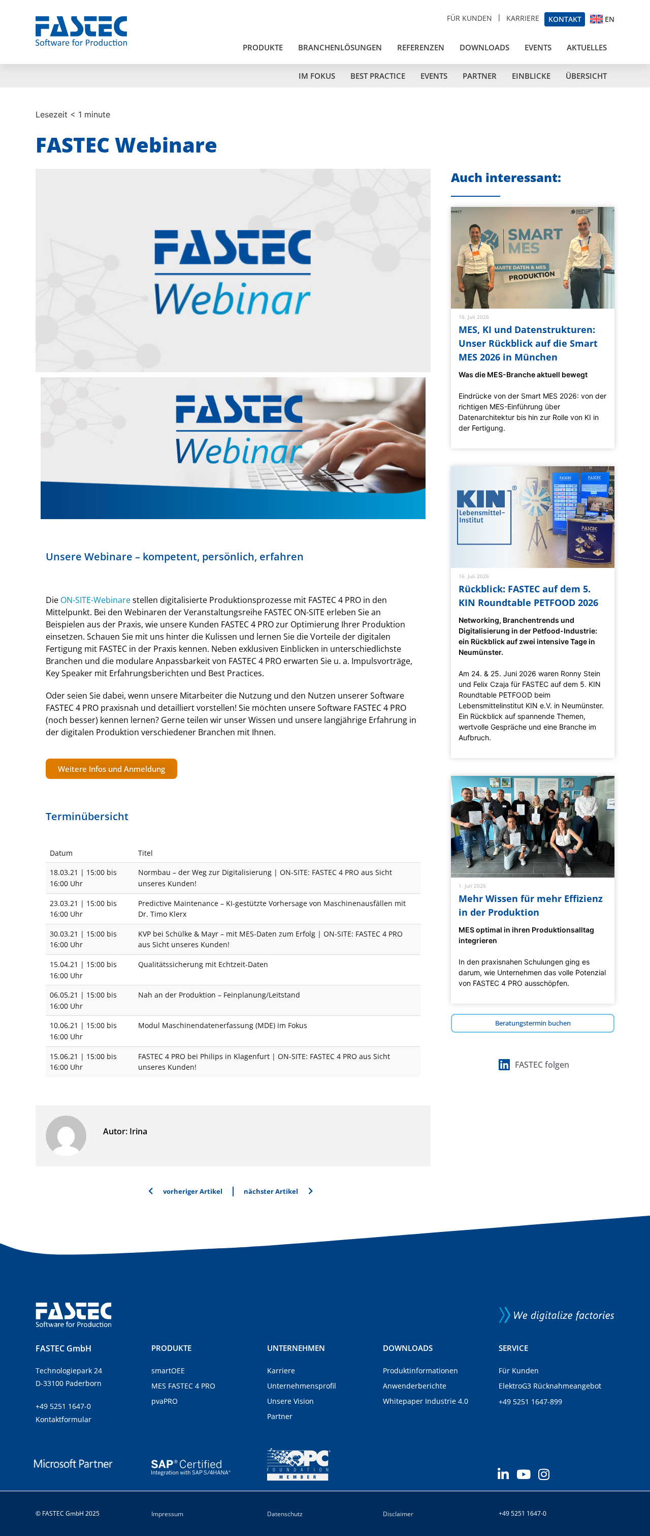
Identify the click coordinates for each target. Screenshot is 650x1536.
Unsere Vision (290, 1401)
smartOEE (168, 1370)
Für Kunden (469, 18)
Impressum (167, 1514)
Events (538, 47)
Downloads (484, 47)
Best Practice (377, 76)
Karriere (522, 18)
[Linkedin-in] (503, 1474)
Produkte (263, 47)
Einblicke (531, 76)
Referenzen (420, 47)
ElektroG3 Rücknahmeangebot (550, 1386)
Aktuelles (587, 47)
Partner (480, 76)
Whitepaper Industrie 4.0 (425, 1401)
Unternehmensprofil (301, 1386)
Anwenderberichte (414, 1386)
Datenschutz (285, 1514)
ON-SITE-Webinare (95, 600)
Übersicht (586, 76)
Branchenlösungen (340, 47)
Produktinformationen (420, 1370)
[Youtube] (523, 1474)
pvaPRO (164, 1401)
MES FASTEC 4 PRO (183, 1386)
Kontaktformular (63, 1419)
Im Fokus (317, 76)
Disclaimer (398, 1514)
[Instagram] (543, 1474)
